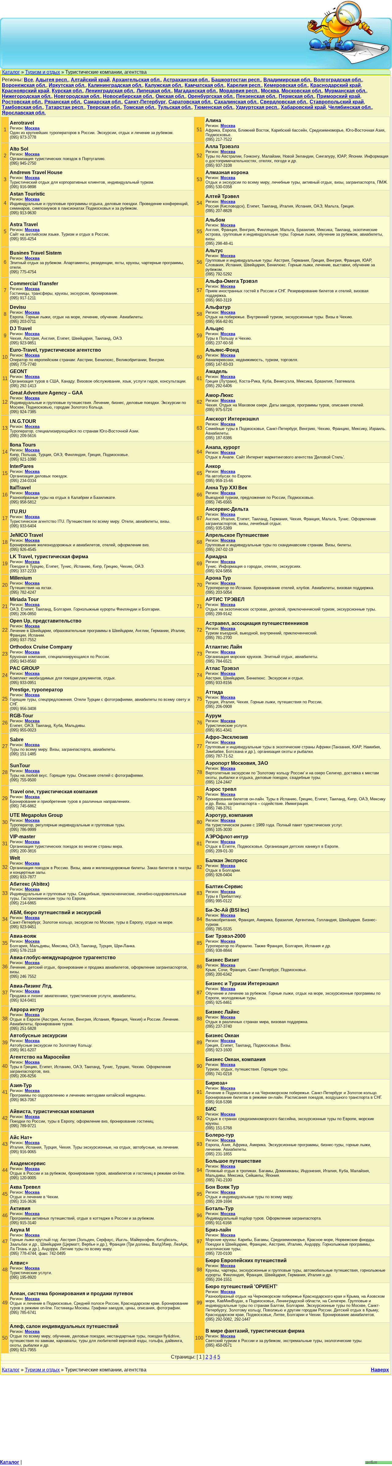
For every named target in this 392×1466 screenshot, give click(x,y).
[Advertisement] (154, 43)
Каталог (11, 72)
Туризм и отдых (42, 72)
